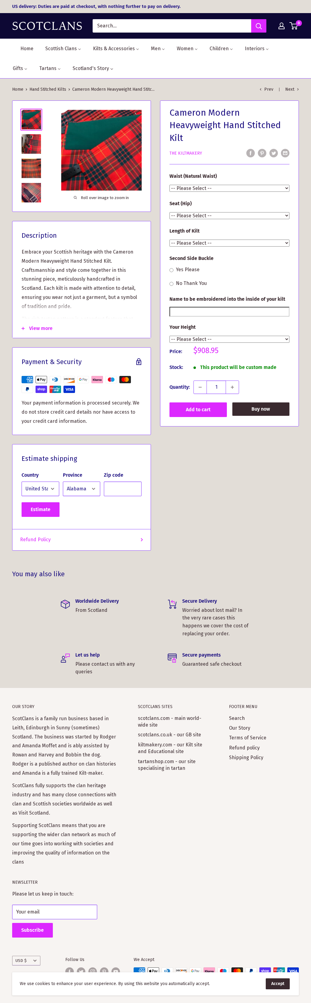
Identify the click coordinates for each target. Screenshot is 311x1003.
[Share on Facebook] (250, 152)
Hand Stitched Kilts (47, 89)
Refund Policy (35, 539)
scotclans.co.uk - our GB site (169, 735)
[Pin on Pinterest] (262, 152)
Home (17, 89)
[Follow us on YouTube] (115, 971)
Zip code (113, 475)
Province (72, 475)
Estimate (40, 509)
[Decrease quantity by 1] (200, 387)
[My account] (282, 26)
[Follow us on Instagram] (92, 971)
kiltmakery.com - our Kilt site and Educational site (170, 748)
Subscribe (32, 930)
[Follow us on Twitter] (81, 971)
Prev (268, 89)
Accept (277, 983)
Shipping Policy (246, 757)
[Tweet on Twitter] (273, 152)
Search (237, 718)
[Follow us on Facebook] (69, 971)
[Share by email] (285, 152)
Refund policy (244, 748)
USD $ (21, 960)
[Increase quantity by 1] (232, 387)
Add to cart (198, 409)
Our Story (239, 728)
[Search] (258, 26)
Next (289, 89)
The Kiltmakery (185, 153)
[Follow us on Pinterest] (104, 971)
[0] (294, 26)
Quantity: (179, 387)
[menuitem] (23, 48)
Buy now (260, 409)
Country (30, 475)
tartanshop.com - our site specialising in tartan (167, 765)
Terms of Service (247, 738)
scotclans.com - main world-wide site (169, 721)
